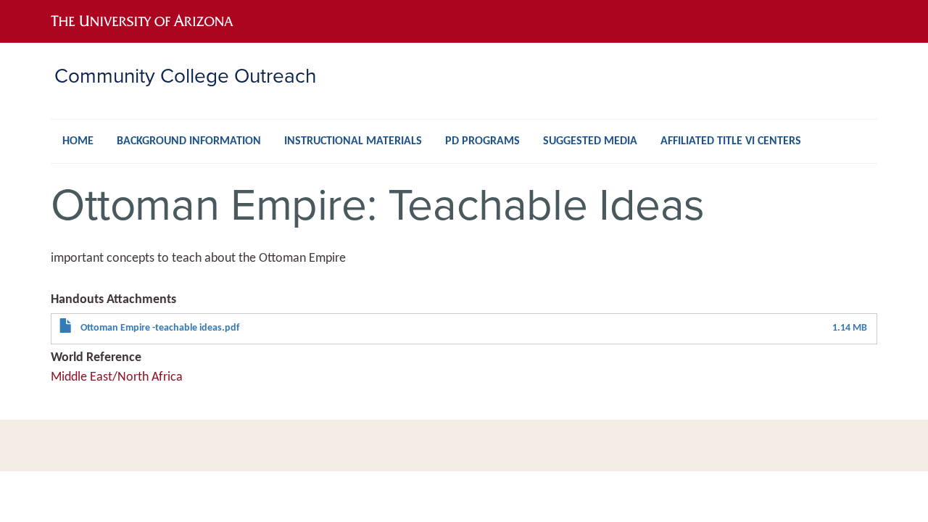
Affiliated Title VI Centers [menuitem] (730, 141)
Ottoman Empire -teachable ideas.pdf (159, 328)
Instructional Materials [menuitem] (353, 141)
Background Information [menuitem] (189, 141)
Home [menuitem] (78, 141)
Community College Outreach (185, 75)
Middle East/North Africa (117, 377)
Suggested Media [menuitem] (590, 141)
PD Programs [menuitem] (482, 141)
